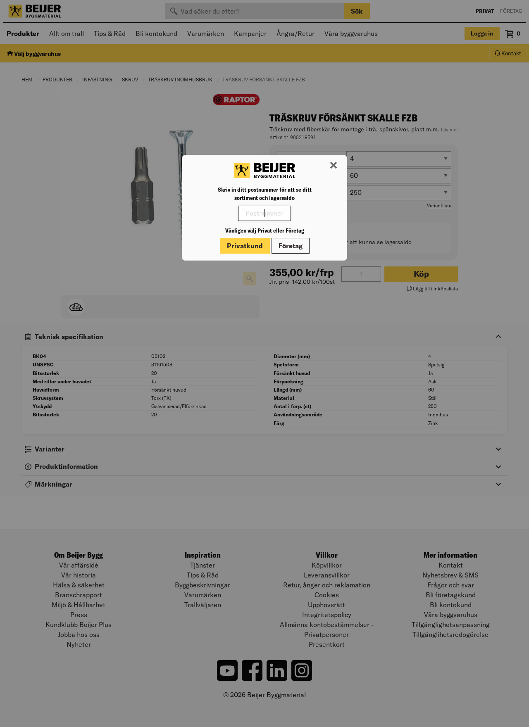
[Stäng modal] (333, 166)
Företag (291, 246)
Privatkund (245, 246)
